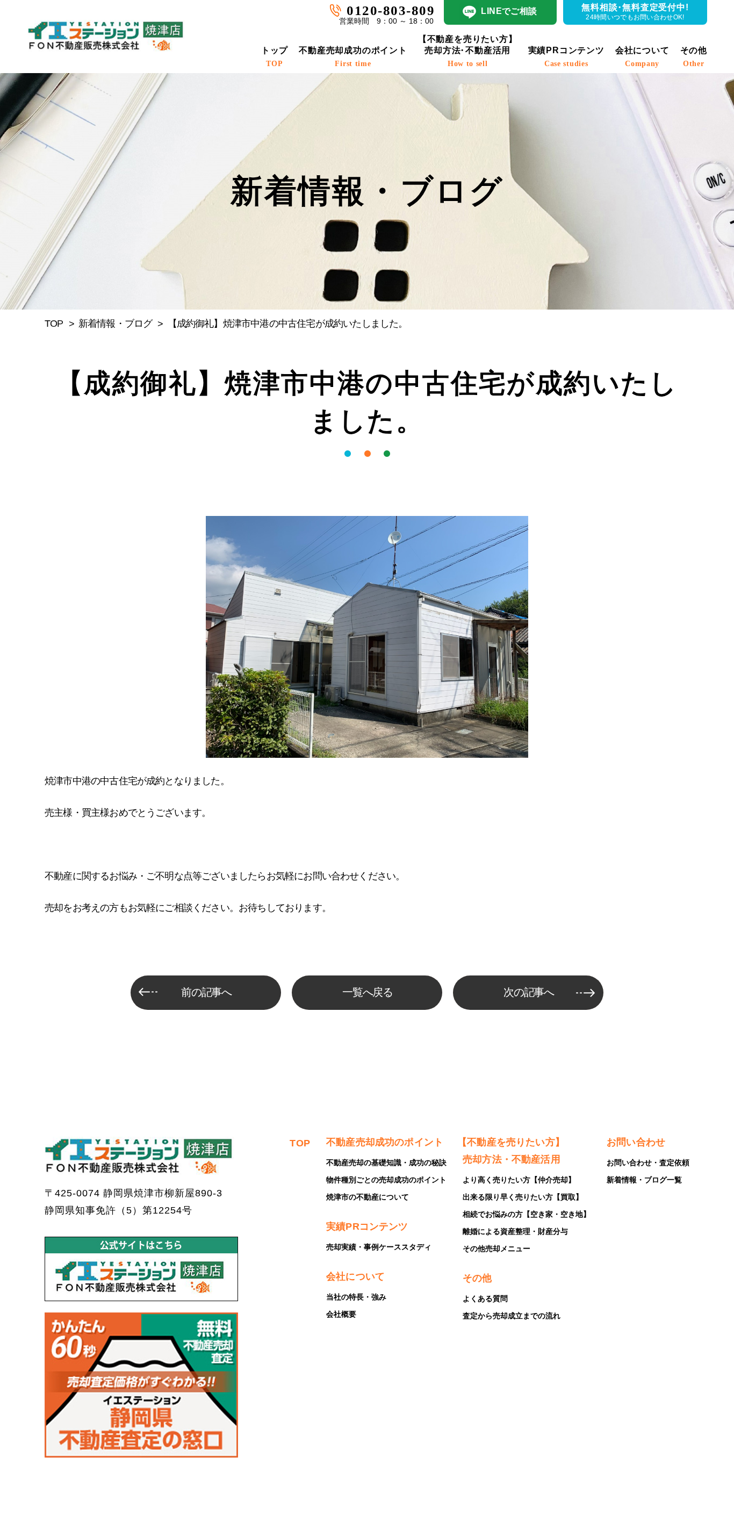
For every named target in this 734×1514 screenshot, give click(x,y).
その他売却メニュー (496, 1248)
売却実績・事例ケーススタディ (378, 1247)
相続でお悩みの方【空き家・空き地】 (527, 1214)
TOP (54, 323)
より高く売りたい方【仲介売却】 (519, 1179)
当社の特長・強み (356, 1297)
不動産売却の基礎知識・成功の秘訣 (386, 1162)
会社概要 (341, 1314)
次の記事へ (529, 992)
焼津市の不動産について (367, 1197)
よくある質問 (485, 1298)
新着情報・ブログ (115, 323)
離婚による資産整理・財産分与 (515, 1231)
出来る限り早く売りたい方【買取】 (523, 1197)
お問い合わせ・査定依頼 (648, 1162)
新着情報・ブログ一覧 (644, 1179)
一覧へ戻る (367, 992)
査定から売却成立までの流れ (511, 1315)
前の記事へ (206, 992)
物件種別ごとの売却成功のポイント (386, 1179)
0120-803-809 (391, 10)
